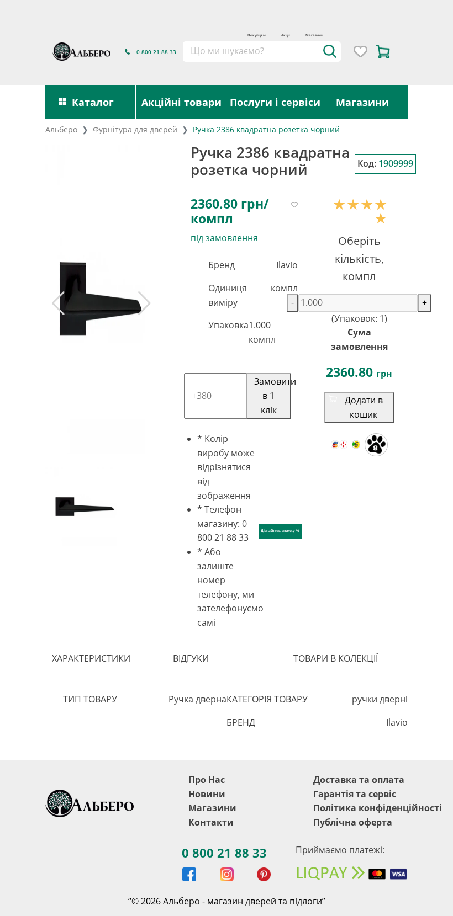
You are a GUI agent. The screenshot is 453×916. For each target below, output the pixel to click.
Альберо (61, 129)
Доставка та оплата (358, 780)
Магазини (314, 35)
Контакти (211, 822)
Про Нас (206, 780)
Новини (206, 794)
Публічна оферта (352, 822)
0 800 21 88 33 (224, 852)
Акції (285, 35)
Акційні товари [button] (181, 102)
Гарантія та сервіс (354, 794)
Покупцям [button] (256, 35)
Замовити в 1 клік (272, 395)
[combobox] (261, 51)
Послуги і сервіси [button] (273, 102)
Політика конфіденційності (377, 808)
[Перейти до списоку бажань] (360, 51)
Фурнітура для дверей (135, 129)
